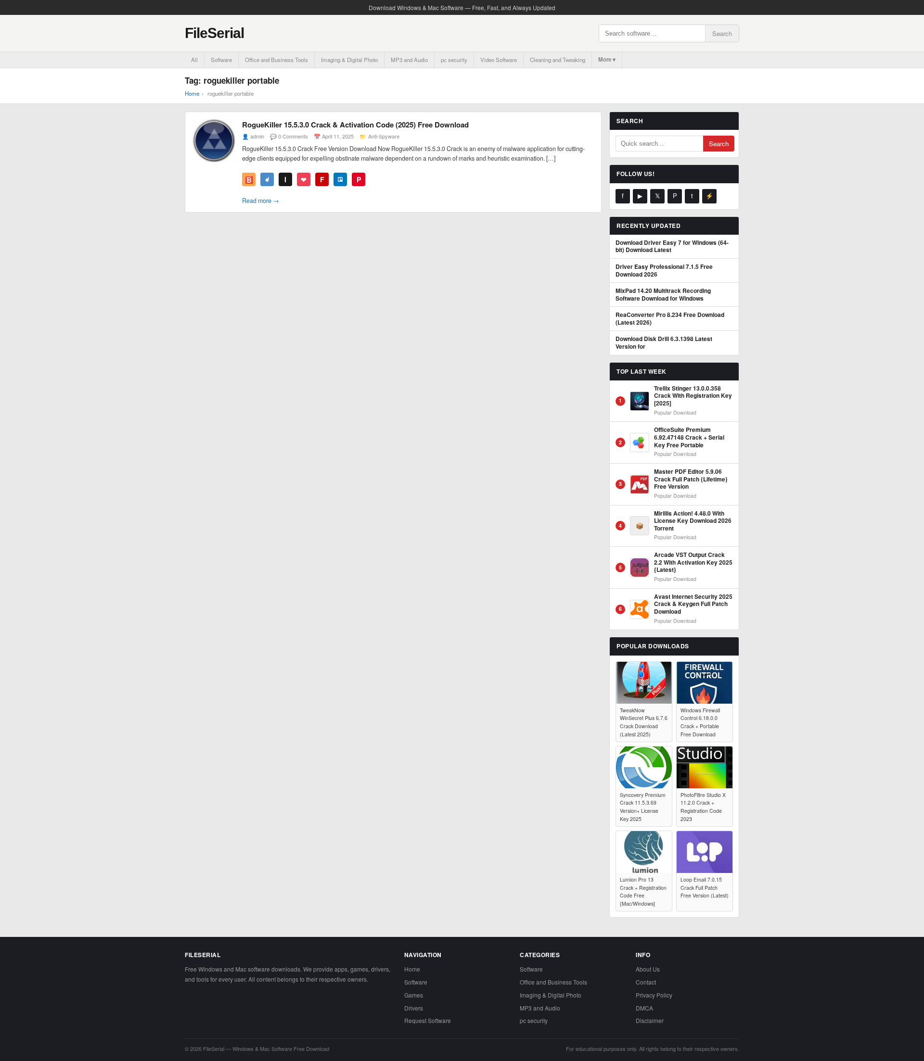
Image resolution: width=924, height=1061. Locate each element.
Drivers (413, 1008)
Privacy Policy (654, 995)
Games (413, 995)
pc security (454, 59)
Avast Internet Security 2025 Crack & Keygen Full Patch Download (693, 604)
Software (221, 59)
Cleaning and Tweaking (557, 59)
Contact (646, 982)
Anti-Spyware (383, 136)
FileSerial (214, 33)
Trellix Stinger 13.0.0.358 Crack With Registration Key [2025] (693, 396)
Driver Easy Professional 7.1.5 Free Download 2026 (664, 270)
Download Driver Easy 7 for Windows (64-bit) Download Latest (672, 246)
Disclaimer (650, 1020)
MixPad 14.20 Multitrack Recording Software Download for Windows (663, 294)
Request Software (427, 1020)
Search (722, 33)
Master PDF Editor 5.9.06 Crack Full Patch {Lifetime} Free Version (691, 479)
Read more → (260, 200)
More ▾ (607, 59)
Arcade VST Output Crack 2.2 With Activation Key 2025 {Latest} (693, 562)
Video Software (498, 59)
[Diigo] (267, 179)
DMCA (644, 1008)
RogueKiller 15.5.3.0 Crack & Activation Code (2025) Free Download (355, 124)
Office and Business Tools (276, 59)
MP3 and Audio (409, 59)
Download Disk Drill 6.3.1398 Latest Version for (664, 342)
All (194, 59)
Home (192, 93)
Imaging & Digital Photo (349, 59)
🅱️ (249, 179)
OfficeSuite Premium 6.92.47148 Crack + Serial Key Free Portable (689, 437)
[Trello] (340, 179)
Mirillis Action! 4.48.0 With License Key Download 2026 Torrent (693, 521)
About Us (648, 969)
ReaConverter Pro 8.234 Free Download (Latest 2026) (670, 318)
